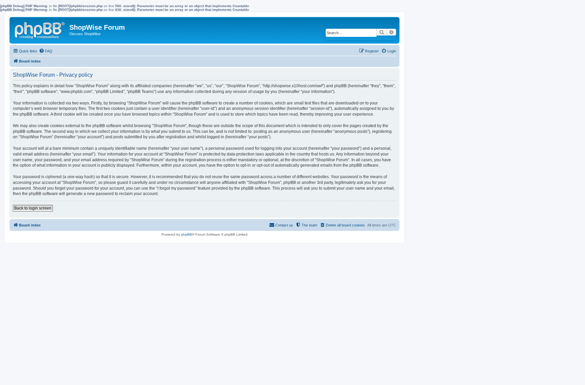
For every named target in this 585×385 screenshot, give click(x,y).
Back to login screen (32, 208)
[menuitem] (45, 51)
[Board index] (40, 29)
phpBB (186, 234)
